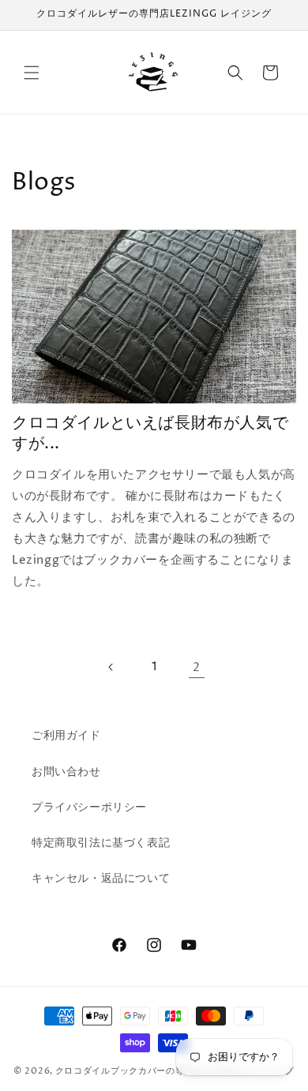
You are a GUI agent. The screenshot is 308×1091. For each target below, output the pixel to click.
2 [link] (197, 667)
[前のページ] (111, 667)
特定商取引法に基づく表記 (101, 842)
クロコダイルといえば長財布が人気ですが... (150, 434)
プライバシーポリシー (89, 807)
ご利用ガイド (66, 735)
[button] (31, 72)
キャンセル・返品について (101, 878)
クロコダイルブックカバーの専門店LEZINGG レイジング (175, 1071)
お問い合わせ (66, 771)
